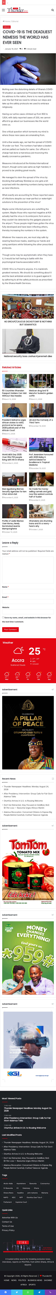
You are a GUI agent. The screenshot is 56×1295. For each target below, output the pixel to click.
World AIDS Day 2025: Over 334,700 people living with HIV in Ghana (13, 457)
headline (20, 1193)
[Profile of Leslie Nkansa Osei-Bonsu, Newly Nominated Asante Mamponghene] (14, 511)
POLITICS (22, 1280)
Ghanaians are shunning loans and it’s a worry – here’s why (40, 523)
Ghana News (8, 1193)
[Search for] (52, 11)
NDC (14, 1197)
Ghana (36, 1188)
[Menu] (3, 11)
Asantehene (21, 1183)
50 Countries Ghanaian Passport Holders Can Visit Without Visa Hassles (14, 393)
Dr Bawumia (8, 1188)
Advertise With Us (10, 1217)
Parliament (8, 1202)
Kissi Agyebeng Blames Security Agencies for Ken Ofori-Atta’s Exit (14, 491)
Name (5, 587)
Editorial (15, 21)
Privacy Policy (8, 1230)
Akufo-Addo (8, 1183)
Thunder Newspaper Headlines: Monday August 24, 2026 (29, 1142)
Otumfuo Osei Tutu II (34, 1197)
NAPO (6, 1197)
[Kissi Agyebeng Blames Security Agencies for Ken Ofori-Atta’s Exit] (14, 479)
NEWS (13, 1280)
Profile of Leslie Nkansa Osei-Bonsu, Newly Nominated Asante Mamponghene (13, 525)
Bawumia (33, 1183)
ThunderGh (47, 1276)
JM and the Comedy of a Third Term (41, 421)
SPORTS (32, 1285)
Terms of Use (8, 1226)
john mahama (32, 1193)
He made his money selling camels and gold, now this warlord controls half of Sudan (41, 493)
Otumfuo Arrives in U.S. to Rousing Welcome (23, 801)
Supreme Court (21, 1202)
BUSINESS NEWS (35, 1280)
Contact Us (7, 1222)
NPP (21, 1197)
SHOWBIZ (48, 1280)
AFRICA (24, 1285)
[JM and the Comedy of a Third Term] (41, 410)
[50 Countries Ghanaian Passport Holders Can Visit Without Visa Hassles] (14, 381)
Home (7, 21)
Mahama (44, 1193)
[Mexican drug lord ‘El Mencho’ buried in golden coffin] (41, 381)
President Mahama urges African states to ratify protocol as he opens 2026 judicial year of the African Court (14, 425)
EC (18, 1188)
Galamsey (26, 1188)
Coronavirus (45, 1183)
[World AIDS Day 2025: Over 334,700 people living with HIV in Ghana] (14, 445)
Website (5, 607)
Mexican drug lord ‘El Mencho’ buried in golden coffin (41, 393)
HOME (6, 1280)
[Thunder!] (18, 10)
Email (5, 597)
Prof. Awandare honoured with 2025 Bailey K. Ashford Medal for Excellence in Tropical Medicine (41, 459)
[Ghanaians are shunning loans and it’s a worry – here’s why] (41, 511)
